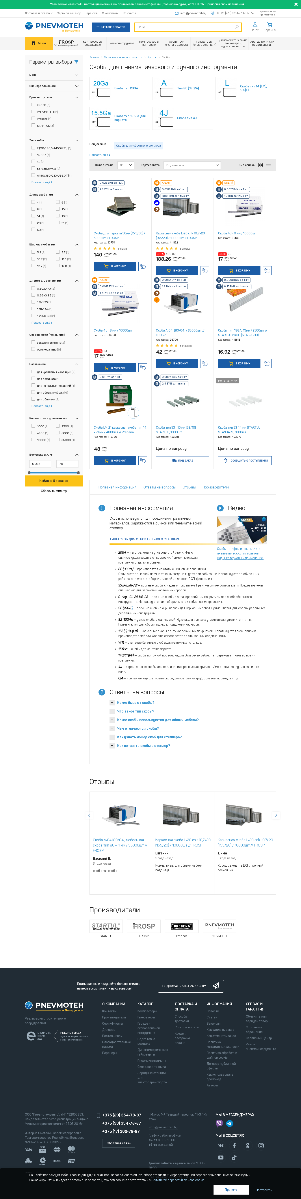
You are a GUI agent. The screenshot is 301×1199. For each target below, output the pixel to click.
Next (276, 815)
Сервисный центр (69, 13)
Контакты (129, 13)
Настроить (264, 1190)
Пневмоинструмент (151, 1061)
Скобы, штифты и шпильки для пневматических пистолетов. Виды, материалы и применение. (240, 553)
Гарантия (91, 13)
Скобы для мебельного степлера (138, 145)
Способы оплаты (187, 1027)
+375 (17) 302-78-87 (121, 1131)
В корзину (118, 266)
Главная (94, 57)
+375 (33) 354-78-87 (121, 1123)
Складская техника (151, 1067)
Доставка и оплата (37, 13)
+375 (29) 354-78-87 (232, 13)
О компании (110, 13)
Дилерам (108, 1030)
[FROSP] (66, 43)
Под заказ (185, 460)
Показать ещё (41, 182)
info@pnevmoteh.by (193, 13)
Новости (213, 1011)
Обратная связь (119, 1143)
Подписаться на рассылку (184, 986)
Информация (219, 1004)
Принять (231, 1190)
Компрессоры (147, 1011)
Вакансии (214, 1024)
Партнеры (109, 1053)
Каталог (145, 1004)
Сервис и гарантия (255, 1006)
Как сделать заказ (220, 1030)
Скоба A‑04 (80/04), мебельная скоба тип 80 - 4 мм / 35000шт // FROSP (120, 845)
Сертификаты (112, 1024)
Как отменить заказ (221, 1036)
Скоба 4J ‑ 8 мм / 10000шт (113, 330)
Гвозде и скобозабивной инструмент (148, 1028)
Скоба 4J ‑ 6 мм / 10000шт (237, 233)
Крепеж (151, 57)
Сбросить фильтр (54, 491)
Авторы (212, 1085)
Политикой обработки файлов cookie (177, 1180)
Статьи (212, 1017)
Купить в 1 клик (142, 266)
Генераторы (146, 1017)
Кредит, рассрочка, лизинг (183, 1038)
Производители (114, 1017)
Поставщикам (112, 1036)
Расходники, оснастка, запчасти (123, 57)
